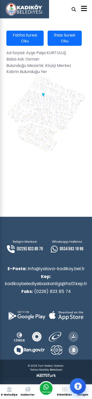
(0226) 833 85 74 (46, 291)
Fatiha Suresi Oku (25, 38)
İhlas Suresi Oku (64, 38)
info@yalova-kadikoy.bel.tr (46, 269)
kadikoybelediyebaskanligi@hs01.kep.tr (46, 280)
